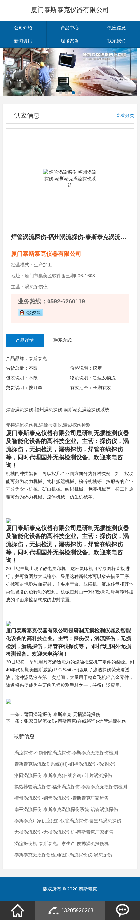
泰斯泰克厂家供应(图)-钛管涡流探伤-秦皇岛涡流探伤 (67, 820)
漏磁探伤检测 (77, 425)
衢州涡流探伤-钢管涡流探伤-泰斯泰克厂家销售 (61, 798)
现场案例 (70, 40)
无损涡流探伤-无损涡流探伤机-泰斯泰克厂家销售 (63, 832)
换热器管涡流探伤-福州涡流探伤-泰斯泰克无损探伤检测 (70, 786)
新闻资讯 (23, 40)
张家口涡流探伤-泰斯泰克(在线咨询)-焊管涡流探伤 (75, 720)
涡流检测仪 (50, 425)
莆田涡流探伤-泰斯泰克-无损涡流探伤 (62, 714)
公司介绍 (23, 27)
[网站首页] (17, 910)
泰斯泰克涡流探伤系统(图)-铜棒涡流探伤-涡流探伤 (65, 764)
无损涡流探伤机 (22, 425)
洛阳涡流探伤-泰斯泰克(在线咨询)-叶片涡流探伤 (63, 775)
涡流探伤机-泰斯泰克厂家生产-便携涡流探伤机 (61, 843)
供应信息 (116, 27)
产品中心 (70, 27)
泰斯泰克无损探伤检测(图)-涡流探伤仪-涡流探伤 (63, 854)
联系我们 (116, 40)
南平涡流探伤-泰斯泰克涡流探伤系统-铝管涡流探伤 (66, 809)
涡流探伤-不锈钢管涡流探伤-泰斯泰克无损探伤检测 (66, 752)
